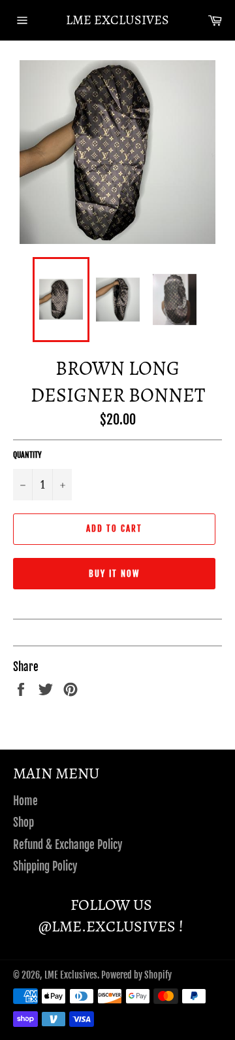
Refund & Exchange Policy (67, 845)
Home (25, 801)
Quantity (27, 455)
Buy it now (114, 573)
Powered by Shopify (136, 974)
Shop (23, 822)
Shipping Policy (45, 866)
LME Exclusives (117, 20)
